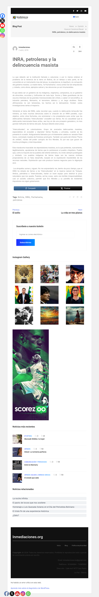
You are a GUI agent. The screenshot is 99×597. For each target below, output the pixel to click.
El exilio (16, 212)
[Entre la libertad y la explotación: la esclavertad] (17, 465)
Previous (16, 210)
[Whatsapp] (2, 30)
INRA (27, 197)
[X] (2, 20)
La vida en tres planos (71, 212)
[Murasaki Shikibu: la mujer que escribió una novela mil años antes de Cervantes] (17, 439)
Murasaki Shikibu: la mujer (34, 439)
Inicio (59, 545)
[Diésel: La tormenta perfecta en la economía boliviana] (17, 452)
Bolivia (21, 197)
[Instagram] (2, 35)
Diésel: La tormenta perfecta (35, 452)
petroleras (17, 200)
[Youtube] (2, 25)
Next (80, 210)
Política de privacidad (79, 545)
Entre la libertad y (31, 465)
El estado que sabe (31, 478)
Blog (66, 545)
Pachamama (36, 197)
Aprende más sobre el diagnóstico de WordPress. (30, 588)
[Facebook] (2, 15)
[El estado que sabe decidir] (17, 478)
